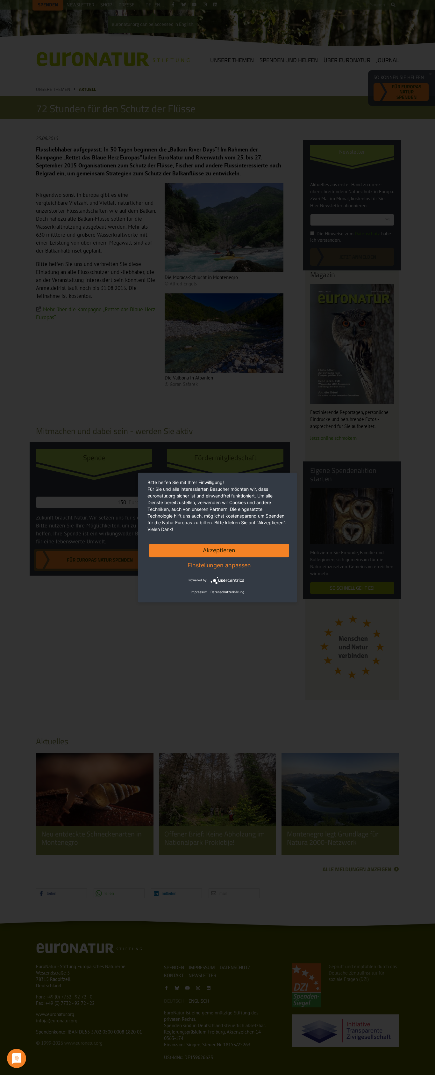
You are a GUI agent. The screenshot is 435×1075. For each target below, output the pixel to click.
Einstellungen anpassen (219, 565)
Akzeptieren (219, 550)
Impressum (199, 592)
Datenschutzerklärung (227, 592)
